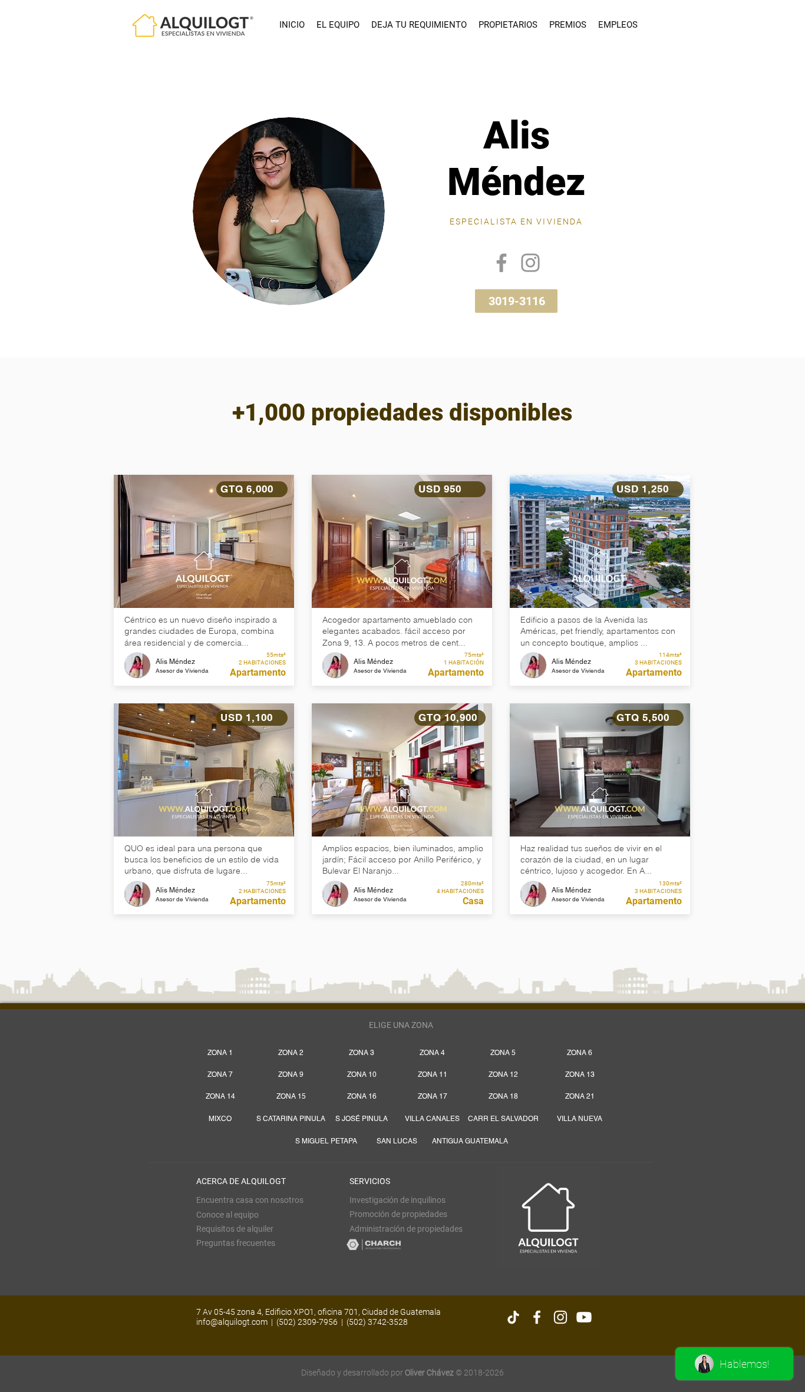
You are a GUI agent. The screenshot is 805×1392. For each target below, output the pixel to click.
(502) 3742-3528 (377, 1322)
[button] (234, 1229)
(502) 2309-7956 (307, 1322)
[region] (404, 206)
